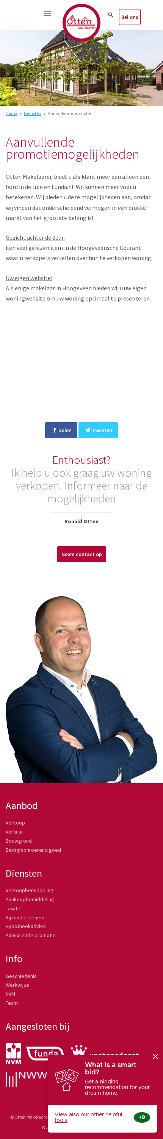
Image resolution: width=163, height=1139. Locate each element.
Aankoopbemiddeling (30, 899)
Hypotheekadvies (26, 926)
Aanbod (22, 805)
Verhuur (14, 831)
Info (14, 958)
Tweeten (102, 430)
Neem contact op (81, 554)
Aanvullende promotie (31, 935)
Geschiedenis (21, 976)
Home (11, 113)
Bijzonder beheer (25, 917)
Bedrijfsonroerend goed (33, 849)
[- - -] (47, 13)
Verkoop (15, 822)
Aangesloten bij (38, 1026)
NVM (10, 993)
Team (12, 1003)
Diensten (32, 113)
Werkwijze (17, 984)
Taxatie (14, 908)
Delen (65, 430)
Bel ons (129, 17)
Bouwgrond (19, 840)
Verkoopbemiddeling (29, 890)
